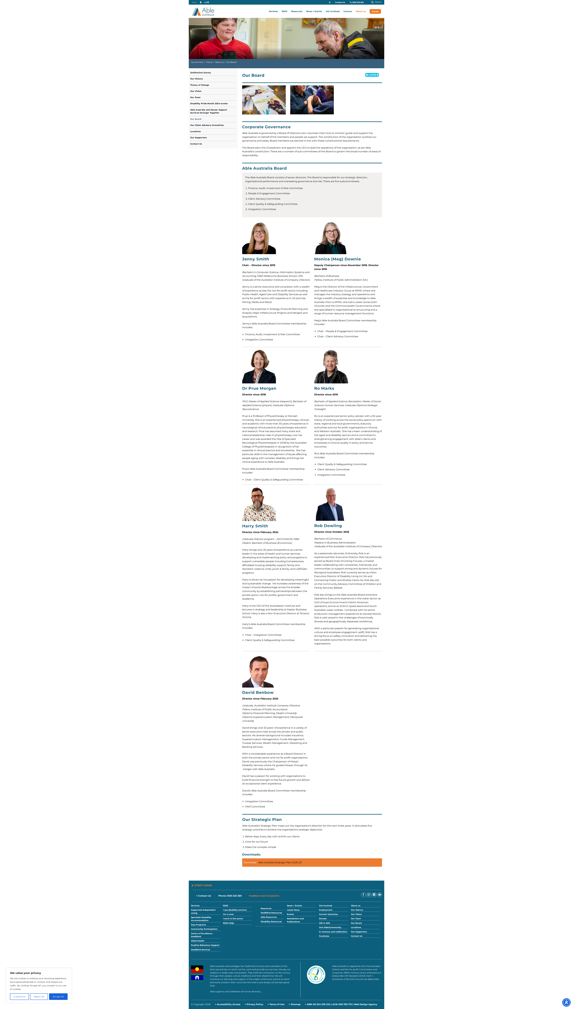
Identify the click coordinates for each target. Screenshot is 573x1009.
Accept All (58, 996)
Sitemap (296, 1004)
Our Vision (196, 91)
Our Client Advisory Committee (207, 125)
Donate (375, 11)
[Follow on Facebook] (363, 894)
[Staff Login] (330, 2)
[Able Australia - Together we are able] (207, 11)
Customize (19, 996)
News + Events (314, 11)
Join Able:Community (330, 927)
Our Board (195, 119)
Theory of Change (199, 85)
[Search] (375, 2)
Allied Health (197, 941)
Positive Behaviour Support (205, 945)
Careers (348, 11)
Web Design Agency (365, 1004)
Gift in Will (324, 923)
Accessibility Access (228, 1004)
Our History (196, 79)
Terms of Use (276, 1004)
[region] (39, 985)
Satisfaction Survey (200, 73)
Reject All (39, 996)
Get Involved (333, 11)
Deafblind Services (200, 950)
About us (361, 11)
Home (194, 2)
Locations (195, 131)
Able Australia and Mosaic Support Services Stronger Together (208, 111)
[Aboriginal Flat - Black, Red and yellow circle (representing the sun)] (197, 969)
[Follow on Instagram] (368, 894)
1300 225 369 (358, 2)
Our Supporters (198, 137)
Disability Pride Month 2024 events (209, 103)
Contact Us (340, 2)
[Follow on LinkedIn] (374, 894)
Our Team (195, 97)
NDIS (284, 11)
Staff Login (203, 885)
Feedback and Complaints (264, 895)
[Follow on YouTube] (379, 894)
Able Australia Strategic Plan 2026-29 (280, 862)
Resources (296, 11)
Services (273, 11)
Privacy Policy (255, 1004)
